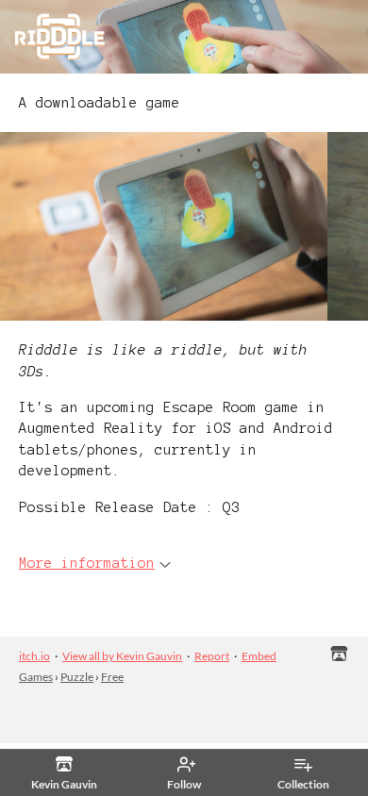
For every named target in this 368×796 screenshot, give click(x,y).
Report (211, 656)
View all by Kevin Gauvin (122, 656)
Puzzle (76, 677)
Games (36, 677)
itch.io (34, 656)
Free (112, 677)
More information (87, 563)
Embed (259, 656)
